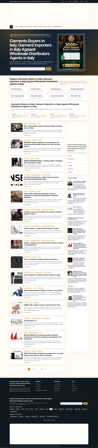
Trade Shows (21, 26)
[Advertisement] (49, 13)
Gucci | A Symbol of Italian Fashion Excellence (41, 259)
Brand (25, 191)
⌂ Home (16, 26)
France (39, 191)
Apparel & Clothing (29, 272)
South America (13, 411)
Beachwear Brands (35, 209)
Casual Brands (47, 272)
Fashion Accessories (36, 318)
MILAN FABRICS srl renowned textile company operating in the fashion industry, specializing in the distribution (43, 337)
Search (48, 68)
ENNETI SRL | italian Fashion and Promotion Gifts (42, 305)
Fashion (26, 302)
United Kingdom (69, 409)
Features (45, 26)
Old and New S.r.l (30, 320)
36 (41, 369)
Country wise (35, 26)
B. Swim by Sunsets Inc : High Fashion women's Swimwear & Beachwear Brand (41, 178)
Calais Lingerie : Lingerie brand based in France (41, 228)
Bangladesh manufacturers (41, 390)
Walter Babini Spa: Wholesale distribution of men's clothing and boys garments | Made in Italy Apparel (79, 231)
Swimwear (21, 416)
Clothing (37, 158)
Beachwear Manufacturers (48, 209)
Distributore (35, 140)
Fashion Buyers (13, 416)
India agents (38, 388)
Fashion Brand (32, 191)
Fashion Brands (28, 288)
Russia (55, 409)
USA (63, 1)
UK (66, 1)
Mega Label (41, 26)
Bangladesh (75, 1)
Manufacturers (57, 390)
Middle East (61, 409)
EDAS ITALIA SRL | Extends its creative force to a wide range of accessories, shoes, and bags (43, 354)
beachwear (27, 209)
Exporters (27, 416)
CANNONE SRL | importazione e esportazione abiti (76, 218)
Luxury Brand (40, 288)
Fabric (25, 332)
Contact (73, 386)
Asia (27, 409)
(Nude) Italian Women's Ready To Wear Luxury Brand (43, 290)
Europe (26, 123)
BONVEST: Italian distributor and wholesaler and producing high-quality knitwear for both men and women (42, 144)
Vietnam (81, 1)
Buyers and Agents (28, 26)
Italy (39, 123)
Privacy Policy (75, 388)
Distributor (27, 140)
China (22, 409)
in (51, 420)
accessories (27, 351)
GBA (11, 26)
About (73, 384)
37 (45, 369)
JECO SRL (70, 286)
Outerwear (36, 302)
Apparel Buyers (38, 272)
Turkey (86, 1)
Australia (12, 409)
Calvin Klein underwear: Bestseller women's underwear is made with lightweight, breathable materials (41, 195)
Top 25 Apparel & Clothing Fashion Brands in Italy (42, 275)
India (70, 1)
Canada (17, 409)
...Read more (27, 135)
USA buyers (38, 384)
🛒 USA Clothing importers (56, 26)
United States (77, 409)
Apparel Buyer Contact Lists (53, 416)
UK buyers (38, 386)
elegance (40, 351)
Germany (42, 409)
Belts (32, 158)
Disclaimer (74, 390)
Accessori (26, 158)
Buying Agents (57, 388)
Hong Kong (84, 409)
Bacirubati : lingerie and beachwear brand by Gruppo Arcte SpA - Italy (79, 259)
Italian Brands (32, 123)
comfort (34, 351)
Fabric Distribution (33, 332)
